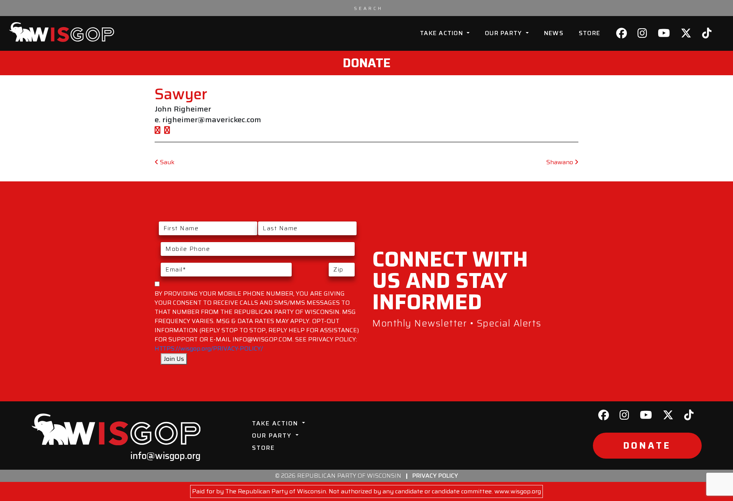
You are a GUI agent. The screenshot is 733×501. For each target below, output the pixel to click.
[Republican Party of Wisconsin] (61, 32)
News (553, 33)
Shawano (560, 162)
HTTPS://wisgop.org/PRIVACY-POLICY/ (209, 348)
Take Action (442, 33)
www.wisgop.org (517, 491)
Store (589, 33)
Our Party (504, 33)
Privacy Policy (435, 475)
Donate (367, 63)
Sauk (166, 162)
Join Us (174, 359)
